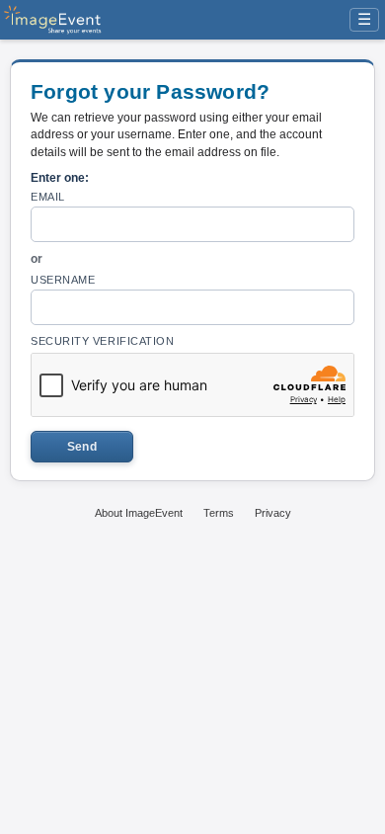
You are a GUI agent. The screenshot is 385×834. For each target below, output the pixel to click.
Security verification (103, 341)
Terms (218, 513)
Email (48, 197)
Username (63, 280)
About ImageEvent (139, 513)
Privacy (273, 513)
